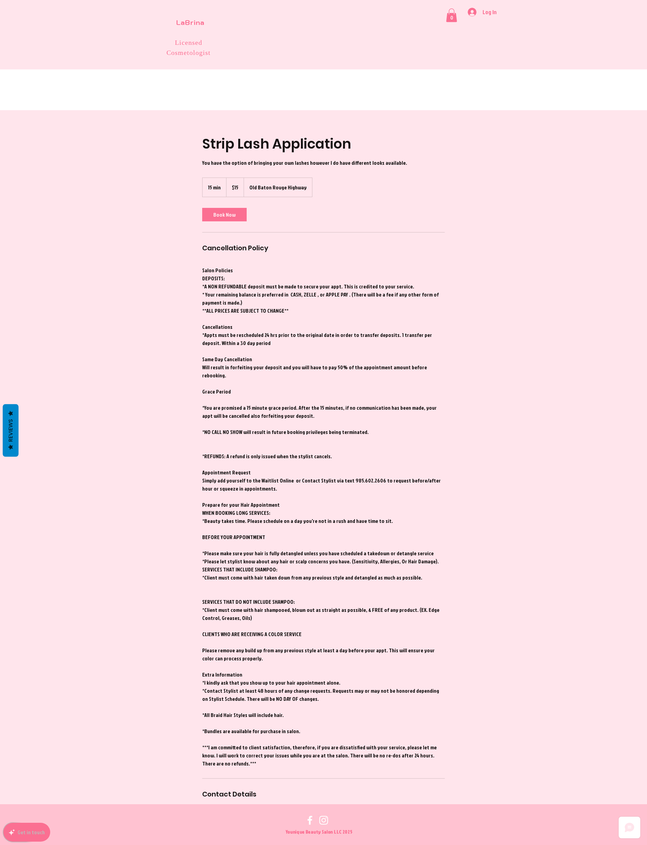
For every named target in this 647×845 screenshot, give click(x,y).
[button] (451, 15)
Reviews (10, 430)
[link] (224, 214)
